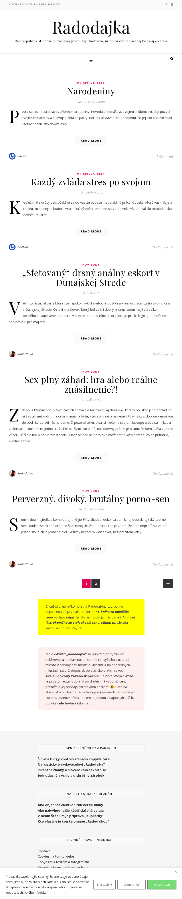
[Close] (177, 871)
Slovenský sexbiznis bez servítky (35, 4)
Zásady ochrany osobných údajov (63, 867)
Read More (91, 140)
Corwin (22, 156)
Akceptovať (162, 884)
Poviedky (91, 265)
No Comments (162, 247)
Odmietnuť (131, 884)
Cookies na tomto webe (56, 856)
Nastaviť (103, 884)
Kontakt (44, 851)
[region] (91, 883)
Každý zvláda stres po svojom (91, 181)
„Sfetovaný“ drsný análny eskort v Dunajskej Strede (91, 277)
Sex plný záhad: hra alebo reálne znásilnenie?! (91, 384)
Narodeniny (91, 91)
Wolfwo (22, 247)
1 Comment (164, 156)
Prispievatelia (91, 83)
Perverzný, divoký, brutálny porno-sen (91, 498)
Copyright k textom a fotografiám (63, 862)
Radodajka (91, 27)
